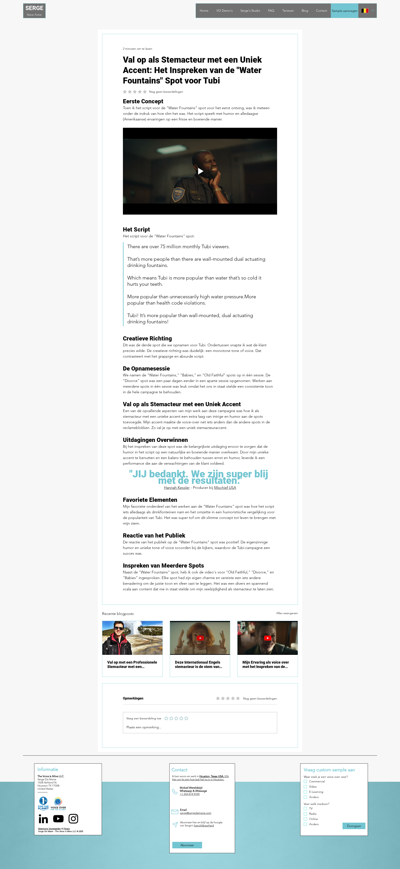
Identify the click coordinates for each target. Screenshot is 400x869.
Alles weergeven (287, 613)
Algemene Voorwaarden (49, 828)
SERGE (34, 8)
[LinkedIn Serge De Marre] (43, 818)
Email (183, 809)
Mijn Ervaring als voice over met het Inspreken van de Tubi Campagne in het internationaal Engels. (265, 664)
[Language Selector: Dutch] (367, 10)
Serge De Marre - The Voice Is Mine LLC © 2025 (60, 831)
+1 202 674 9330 (190, 794)
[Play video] (200, 171)
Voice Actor (34, 14)
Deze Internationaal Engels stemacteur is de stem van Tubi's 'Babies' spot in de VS (198, 664)
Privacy (67, 828)
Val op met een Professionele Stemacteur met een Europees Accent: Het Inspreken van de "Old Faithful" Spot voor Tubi (132, 664)
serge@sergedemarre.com (195, 813)
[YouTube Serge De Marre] (58, 818)
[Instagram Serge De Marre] (73, 818)
